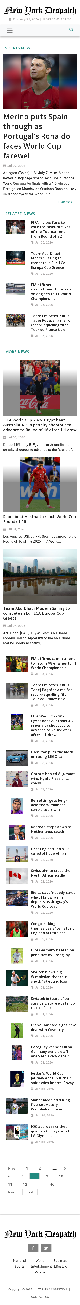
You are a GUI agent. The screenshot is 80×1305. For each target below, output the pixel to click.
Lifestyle (60, 1266)
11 (10, 1184)
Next (12, 1192)
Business (60, 1261)
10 (61, 1176)
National (19, 1261)
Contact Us (40, 1296)
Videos (40, 1272)
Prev (12, 1168)
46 (52, 1184)
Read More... (67, 202)
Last (30, 1192)
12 (25, 1184)
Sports (20, 1266)
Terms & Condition (52, 1289)
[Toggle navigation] (9, 30)
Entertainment (41, 1266)
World (40, 1261)
